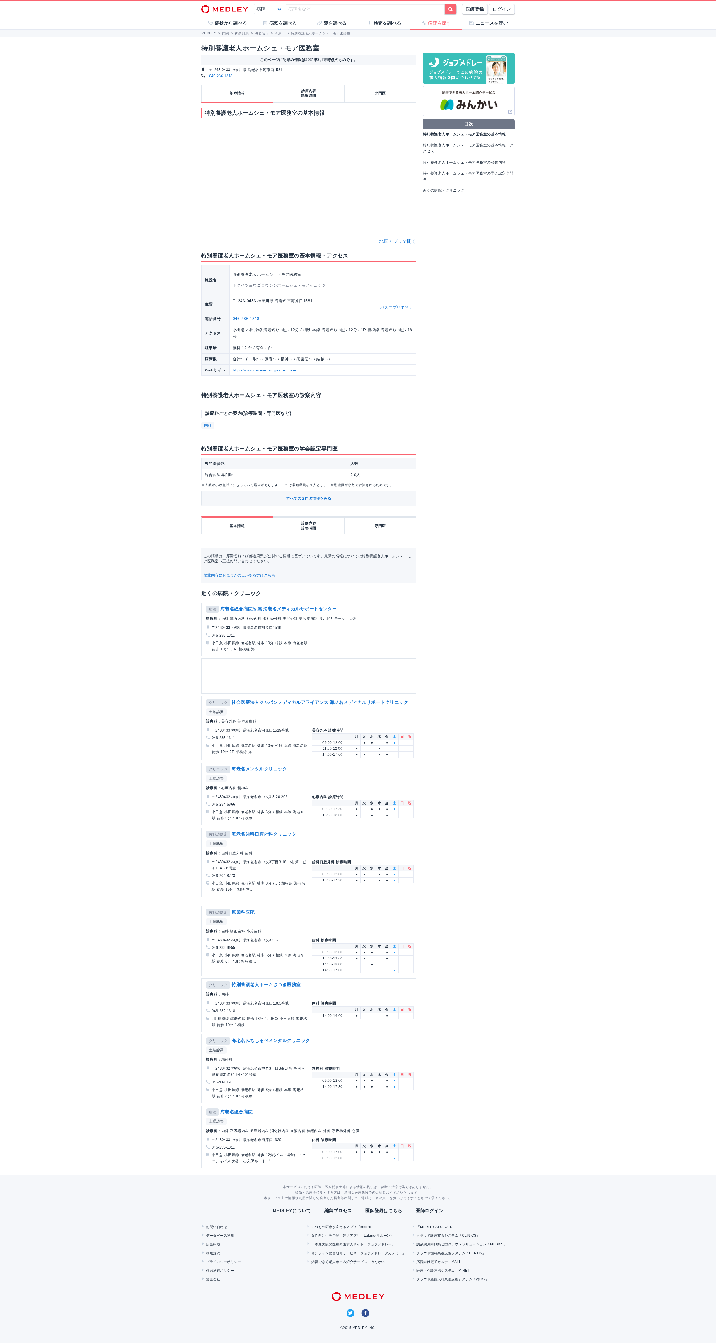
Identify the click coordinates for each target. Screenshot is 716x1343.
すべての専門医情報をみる (308, 498)
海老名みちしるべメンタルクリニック (271, 1040)
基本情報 (237, 93)
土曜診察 (216, 712)
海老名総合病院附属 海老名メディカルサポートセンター (278, 608)
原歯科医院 (243, 912)
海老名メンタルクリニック (259, 768)
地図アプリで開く (397, 241)
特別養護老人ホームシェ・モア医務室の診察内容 (464, 162)
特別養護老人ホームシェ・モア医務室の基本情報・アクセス (468, 148)
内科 (208, 425)
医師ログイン (429, 1210)
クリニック (218, 702)
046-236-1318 (221, 76)
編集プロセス (338, 1210)
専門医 (380, 93)
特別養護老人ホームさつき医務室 (266, 984)
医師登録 (475, 9)
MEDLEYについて (292, 1210)
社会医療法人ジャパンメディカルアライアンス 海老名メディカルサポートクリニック (320, 702)
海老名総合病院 (236, 1111)
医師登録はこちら (383, 1210)
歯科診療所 (218, 834)
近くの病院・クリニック (443, 190)
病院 (212, 609)
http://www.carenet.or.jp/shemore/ (264, 370)
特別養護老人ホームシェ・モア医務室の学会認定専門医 (468, 176)
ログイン (502, 9)
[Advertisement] (310, 676)
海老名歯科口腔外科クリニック (264, 834)
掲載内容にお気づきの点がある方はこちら (239, 575)
